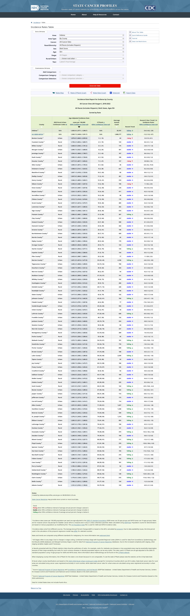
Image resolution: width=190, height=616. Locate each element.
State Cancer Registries (39, 499)
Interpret (116, 93)
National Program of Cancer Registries (99, 542)
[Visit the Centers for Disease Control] (150, 7)
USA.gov (131, 604)
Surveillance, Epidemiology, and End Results (82, 570)
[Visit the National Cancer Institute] (40, 7)
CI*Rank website (123, 552)
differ (76, 531)
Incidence (37, 22)
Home (73, 15)
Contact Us (123, 595)
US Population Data (78, 525)
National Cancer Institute (118, 604)
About (84, 15)
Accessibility (85, 595)
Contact (116, 15)
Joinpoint (120, 529)
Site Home (66, 595)
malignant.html (104, 535)
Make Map (60, 93)
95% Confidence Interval (79, 124)
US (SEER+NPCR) (37, 134)
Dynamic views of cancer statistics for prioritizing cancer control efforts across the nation (95, 9)
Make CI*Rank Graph (78, 93)
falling (129, 130)
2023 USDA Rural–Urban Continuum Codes (83, 561)
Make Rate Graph (99, 93)
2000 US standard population (96, 520)
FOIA (93, 595)
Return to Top (36, 588)
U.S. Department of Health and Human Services (72, 604)
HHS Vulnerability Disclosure (107, 595)
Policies (75, 595)
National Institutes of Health (99, 604)
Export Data (130, 93)
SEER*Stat (127, 523)
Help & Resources (100, 15)
